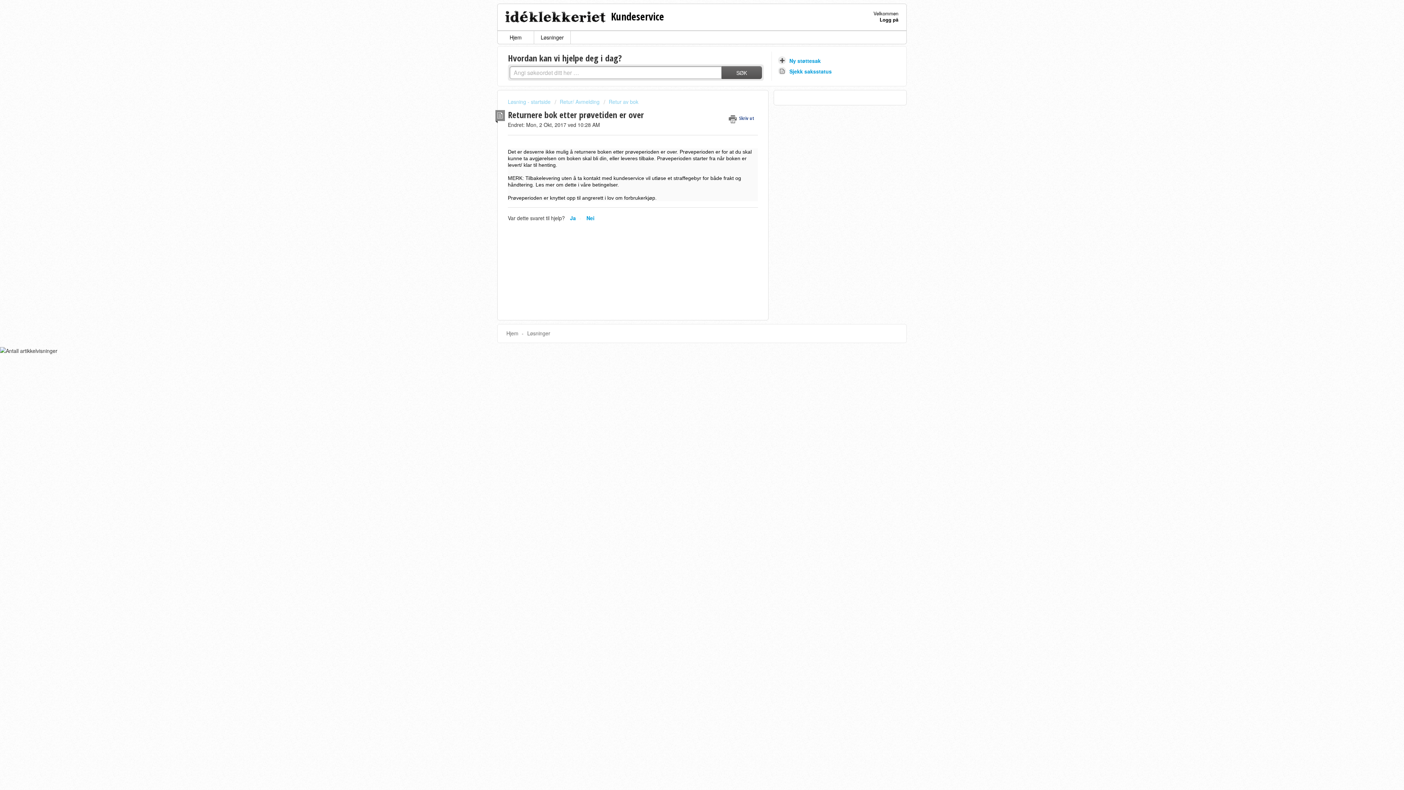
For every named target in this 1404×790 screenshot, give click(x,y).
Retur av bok (623, 101)
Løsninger (552, 37)
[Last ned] (688, 306)
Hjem (516, 37)
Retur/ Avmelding (580, 101)
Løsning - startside (530, 101)
